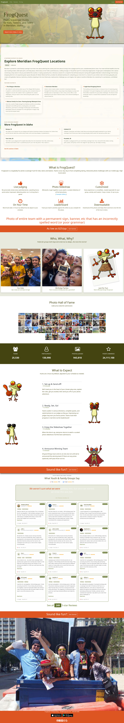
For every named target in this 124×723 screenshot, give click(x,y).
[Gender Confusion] (69, 323)
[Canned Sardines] (42, 323)
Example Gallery (61, 194)
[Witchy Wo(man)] (21, 329)
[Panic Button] (95, 316)
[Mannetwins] (75, 336)
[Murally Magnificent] (42, 316)
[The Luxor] (102, 316)
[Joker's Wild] (69, 329)
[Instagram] (64, 721)
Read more (19, 520)
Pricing (21, 2)
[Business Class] (35, 316)
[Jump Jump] (48, 329)
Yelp (53, 523)
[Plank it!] (55, 336)
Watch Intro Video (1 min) (13, 32)
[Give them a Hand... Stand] (95, 329)
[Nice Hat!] (62, 316)
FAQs (11, 2)
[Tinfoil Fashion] (89, 329)
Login (112, 2)
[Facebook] (60, 721)
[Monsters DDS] (62, 336)
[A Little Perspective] (48, 316)
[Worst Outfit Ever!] (48, 323)
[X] (62, 721)
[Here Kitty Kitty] (55, 323)
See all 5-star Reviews (62, 605)
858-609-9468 (75, 711)
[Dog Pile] (102, 329)
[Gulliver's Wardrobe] (82, 329)
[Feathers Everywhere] (55, 316)
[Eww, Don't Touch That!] (62, 329)
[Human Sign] (75, 329)
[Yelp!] (66, 721)
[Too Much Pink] (55, 329)
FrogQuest (4, 2)
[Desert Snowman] (82, 316)
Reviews (16, 2)
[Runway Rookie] (62, 323)
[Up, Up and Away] (28, 329)
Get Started (72, 229)
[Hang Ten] (21, 316)
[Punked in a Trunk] (89, 323)
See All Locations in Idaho (11, 148)
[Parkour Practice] (28, 323)
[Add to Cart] (28, 316)
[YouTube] (58, 721)
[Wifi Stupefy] (82, 323)
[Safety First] (89, 316)
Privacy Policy (55, 711)
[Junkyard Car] (75, 323)
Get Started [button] (119, 2)
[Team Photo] (75, 316)
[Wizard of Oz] (35, 323)
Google (21, 523)
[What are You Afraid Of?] (69, 336)
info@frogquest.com (65, 711)
